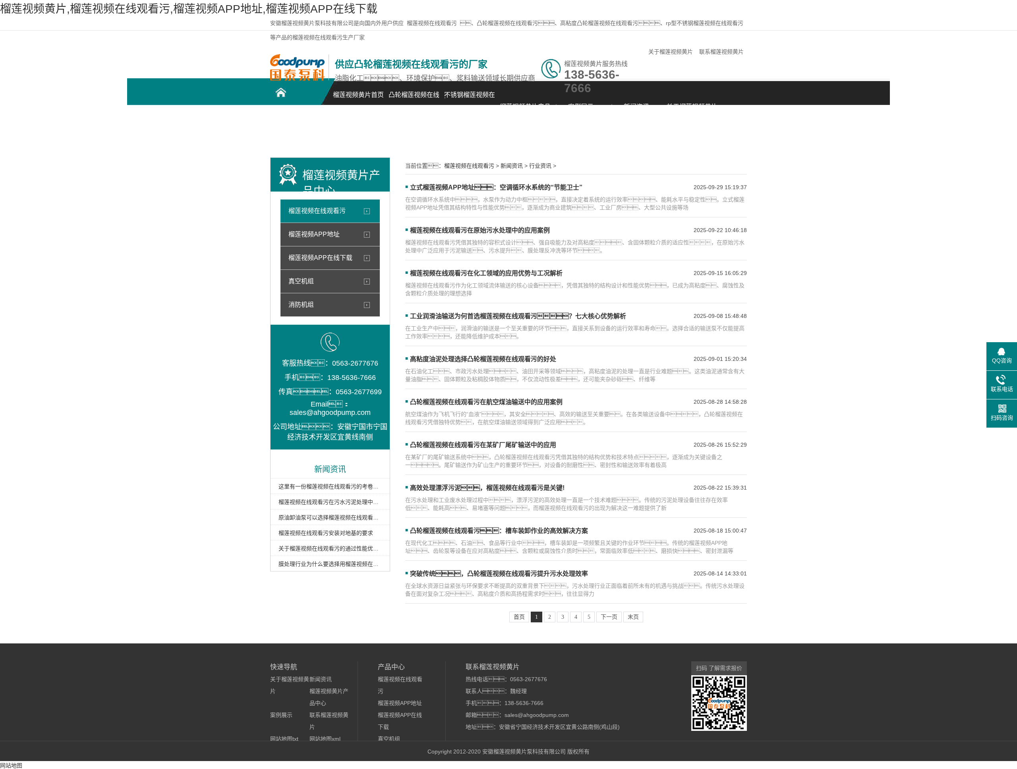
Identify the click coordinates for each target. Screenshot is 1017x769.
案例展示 (581, 106)
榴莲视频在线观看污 (432, 23)
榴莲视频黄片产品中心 (525, 111)
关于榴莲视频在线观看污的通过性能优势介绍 (330, 548)
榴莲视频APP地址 (314, 234)
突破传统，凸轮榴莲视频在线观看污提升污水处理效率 (499, 573)
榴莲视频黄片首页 (358, 94)
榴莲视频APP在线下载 (320, 257)
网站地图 (11, 765)
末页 (633, 617)
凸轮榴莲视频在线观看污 (414, 99)
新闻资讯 (636, 106)
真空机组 (301, 281)
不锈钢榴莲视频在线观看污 (469, 99)
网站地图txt (284, 739)
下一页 (609, 617)
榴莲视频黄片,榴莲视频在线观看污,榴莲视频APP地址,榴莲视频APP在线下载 (188, 9)
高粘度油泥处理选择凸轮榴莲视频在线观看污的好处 (483, 359)
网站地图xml (324, 739)
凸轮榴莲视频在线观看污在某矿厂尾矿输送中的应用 (483, 445)
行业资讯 (540, 166)
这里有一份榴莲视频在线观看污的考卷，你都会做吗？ (330, 486)
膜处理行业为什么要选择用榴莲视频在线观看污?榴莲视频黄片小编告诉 (330, 564)
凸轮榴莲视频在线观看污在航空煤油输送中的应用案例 (486, 402)
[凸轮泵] (297, 79)
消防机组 (301, 304)
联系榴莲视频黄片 (721, 51)
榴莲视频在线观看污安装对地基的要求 (325, 533)
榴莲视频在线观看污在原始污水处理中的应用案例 (480, 230)
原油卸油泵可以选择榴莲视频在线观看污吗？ (330, 517)
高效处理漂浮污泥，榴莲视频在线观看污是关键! (487, 487)
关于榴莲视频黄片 (670, 51)
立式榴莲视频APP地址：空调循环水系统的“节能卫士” (496, 187)
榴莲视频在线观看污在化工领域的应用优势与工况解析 (486, 273)
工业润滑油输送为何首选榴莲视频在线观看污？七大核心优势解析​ (518, 316)
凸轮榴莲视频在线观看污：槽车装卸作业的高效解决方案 (499, 530)
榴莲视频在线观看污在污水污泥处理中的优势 (330, 502)
